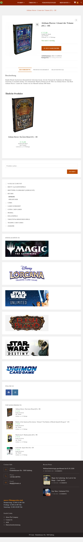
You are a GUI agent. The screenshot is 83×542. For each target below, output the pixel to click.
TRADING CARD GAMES (15, 222)
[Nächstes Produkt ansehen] (76, 20)
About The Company (12, 517)
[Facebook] (9, 392)
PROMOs (10, 213)
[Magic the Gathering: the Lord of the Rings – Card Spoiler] (46, 480)
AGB (7, 522)
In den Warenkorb (51, 48)
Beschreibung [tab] (25, 70)
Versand (46, 35)
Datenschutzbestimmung (13, 525)
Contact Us (9, 520)
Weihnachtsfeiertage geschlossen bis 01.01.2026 (58, 468)
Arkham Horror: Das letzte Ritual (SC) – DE (23, 137)
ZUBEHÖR (11, 226)
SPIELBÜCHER (13, 199)
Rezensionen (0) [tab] (58, 70)
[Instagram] (15, 392)
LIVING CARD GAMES (15, 209)
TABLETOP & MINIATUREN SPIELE (19, 219)
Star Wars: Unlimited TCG (60, 491)
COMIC (10, 203)
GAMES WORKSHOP (14, 206)
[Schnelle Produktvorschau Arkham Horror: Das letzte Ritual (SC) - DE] (40, 100)
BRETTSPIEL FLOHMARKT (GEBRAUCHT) (21, 190)
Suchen (72, 171)
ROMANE (59, 57)
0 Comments (58, 471)
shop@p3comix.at (15, 483)
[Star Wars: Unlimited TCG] (46, 492)
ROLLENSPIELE (13, 216)
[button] (37, 24)
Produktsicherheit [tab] (41, 70)
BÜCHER (52, 57)
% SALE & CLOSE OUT (15, 183)
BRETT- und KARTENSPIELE (17, 187)
